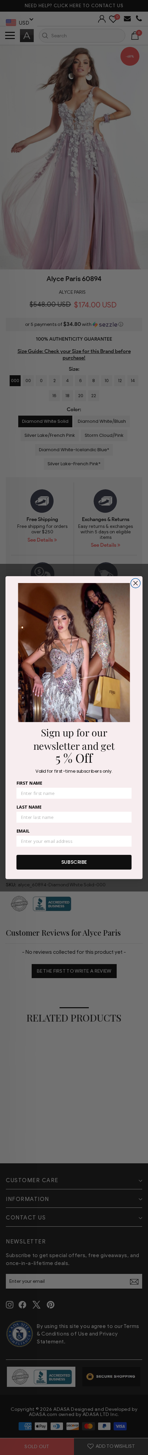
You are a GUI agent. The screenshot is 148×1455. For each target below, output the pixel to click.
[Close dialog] (135, 583)
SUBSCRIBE (74, 861)
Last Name (29, 807)
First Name (29, 783)
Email (23, 831)
